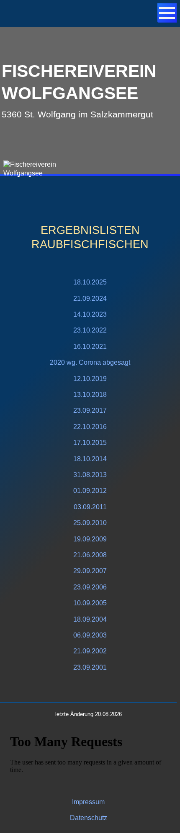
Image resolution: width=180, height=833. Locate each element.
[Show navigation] (167, 13)
